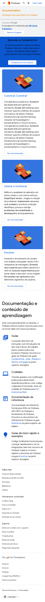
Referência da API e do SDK (13, 478)
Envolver (9, 252)
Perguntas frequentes (10, 548)
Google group (7, 536)
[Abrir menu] (4, 3)
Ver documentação (15, 153)
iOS (37, 389)
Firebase (5, 572)
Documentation (11, 10)
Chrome (5, 568)
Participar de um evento (11, 517)
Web (24, 392)
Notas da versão (8, 540)
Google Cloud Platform (11, 576)
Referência (16, 423)
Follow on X (6, 509)
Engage (24, 362)
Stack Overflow (8, 532)
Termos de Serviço (9, 590)
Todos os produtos (9, 580)
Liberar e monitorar (15, 186)
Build (28, 359)
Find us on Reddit (9, 505)
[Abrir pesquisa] (23, 3)
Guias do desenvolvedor (11, 474)
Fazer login (37, 3)
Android (15, 392)
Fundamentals (18, 359)
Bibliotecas (6, 486)
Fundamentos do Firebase (22, 62)
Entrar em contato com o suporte (15, 528)
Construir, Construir (15, 95)
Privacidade (23, 590)
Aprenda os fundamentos (23, 40)
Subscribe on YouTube (10, 513)
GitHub (5, 490)
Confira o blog (7, 501)
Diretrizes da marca (10, 544)
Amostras (23, 456)
